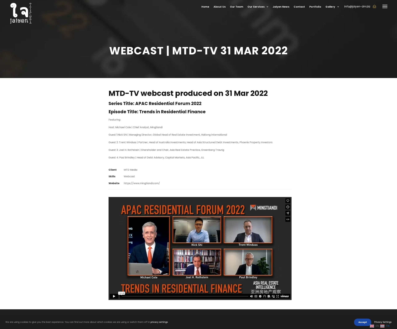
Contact (299, 7)
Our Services (256, 7)
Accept (362, 322)
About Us (220, 7)
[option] (385, 326)
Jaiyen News (281, 7)
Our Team (236, 7)
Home (205, 7)
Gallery (330, 7)
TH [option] (387, 326)
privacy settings (159, 322)
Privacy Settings (383, 322)
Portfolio (315, 7)
